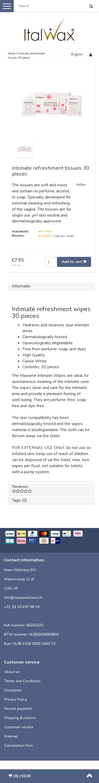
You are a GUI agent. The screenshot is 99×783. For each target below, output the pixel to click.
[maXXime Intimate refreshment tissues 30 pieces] (24, 149)
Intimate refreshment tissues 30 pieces (26, 56)
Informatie (21, 286)
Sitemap (11, 736)
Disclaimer (13, 690)
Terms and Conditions (22, 681)
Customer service (18, 727)
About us (12, 671)
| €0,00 (22, 776)
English (77, 54)
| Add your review (63, 236)
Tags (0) (19, 500)
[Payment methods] (49, 538)
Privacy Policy (15, 699)
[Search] (91, 7)
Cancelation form (18, 745)
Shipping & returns (20, 717)
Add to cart (72, 261)
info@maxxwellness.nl (23, 597)
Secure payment (18, 708)
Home (11, 54)
